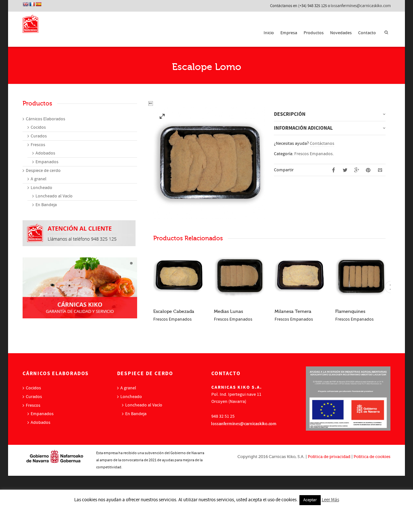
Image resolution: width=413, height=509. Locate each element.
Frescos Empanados (313, 154)
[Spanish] (38, 4)
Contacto (367, 33)
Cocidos (38, 127)
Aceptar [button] (310, 500)
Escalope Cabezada (173, 311)
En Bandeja (46, 205)
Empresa (288, 33)
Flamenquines (350, 311)
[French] (32, 4)
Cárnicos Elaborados (45, 119)
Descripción (290, 114)
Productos (314, 33)
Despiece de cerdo (43, 171)
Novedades (341, 33)
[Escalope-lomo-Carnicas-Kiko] (162, 117)
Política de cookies (372, 456)
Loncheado (41, 188)
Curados (39, 136)
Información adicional (303, 128)
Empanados (46, 162)
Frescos (38, 145)
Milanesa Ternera (293, 311)
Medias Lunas (228, 311)
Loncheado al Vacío (54, 196)
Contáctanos (322, 143)
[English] (25, 4)
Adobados (45, 153)
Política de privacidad (329, 456)
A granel (38, 179)
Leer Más (330, 500)
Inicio (269, 33)
